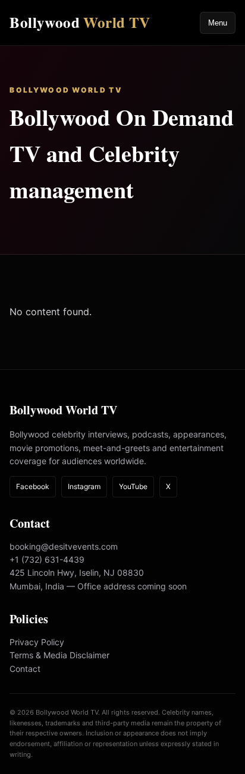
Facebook (32, 486)
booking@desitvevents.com (64, 546)
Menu (217, 22)
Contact (25, 669)
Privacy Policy (37, 642)
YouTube (133, 486)
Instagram (84, 486)
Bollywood (80, 22)
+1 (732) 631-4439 (47, 559)
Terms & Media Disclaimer (59, 655)
